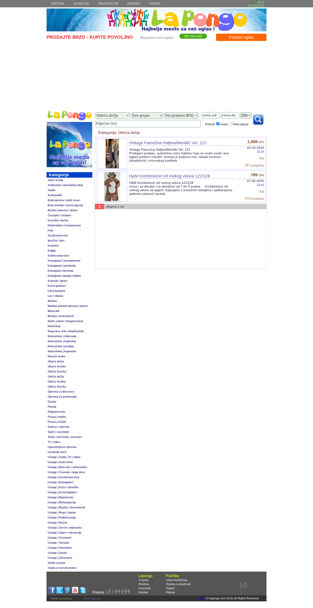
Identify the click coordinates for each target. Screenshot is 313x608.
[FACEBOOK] (51, 592)
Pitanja (170, 592)
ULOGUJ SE (81, 3)
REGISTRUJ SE (108, 3)
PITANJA (154, 3)
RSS (202, 598)
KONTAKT (133, 3)
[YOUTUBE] (75, 592)
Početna (144, 584)
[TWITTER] (59, 592)
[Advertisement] (156, 75)
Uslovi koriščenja (176, 580)
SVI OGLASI (193, 36)
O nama (143, 580)
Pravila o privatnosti (178, 584)
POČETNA (57, 3)
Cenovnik (145, 588)
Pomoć (170, 588)
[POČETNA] (69, 115)
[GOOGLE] (67, 592)
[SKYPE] (83, 592)
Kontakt (143, 592)
